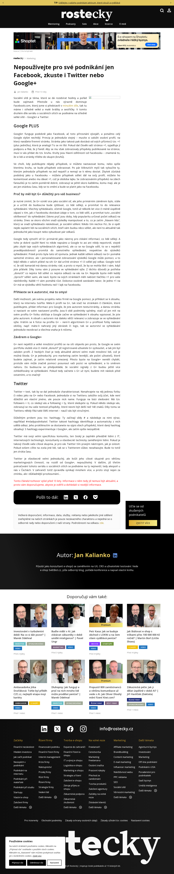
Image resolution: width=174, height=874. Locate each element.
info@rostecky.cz (116, 728)
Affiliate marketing (123, 746)
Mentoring (53, 23)
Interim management (49, 757)
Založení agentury (98, 788)
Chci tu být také (27, 51)
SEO (116, 782)
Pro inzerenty (31, 820)
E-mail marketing (122, 762)
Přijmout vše (17, 862)
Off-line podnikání (148, 762)
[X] (76, 497)
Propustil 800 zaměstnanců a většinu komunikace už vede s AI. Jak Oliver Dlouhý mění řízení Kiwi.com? (105, 692)
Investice (19, 644)
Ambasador (20, 703)
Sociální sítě (120, 787)
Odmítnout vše (36, 862)
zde (102, 523)
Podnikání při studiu (24, 787)
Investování (144, 751)
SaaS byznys (145, 780)
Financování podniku (49, 746)
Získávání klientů (97, 802)
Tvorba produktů (97, 783)
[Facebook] (70, 729)
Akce (95, 23)
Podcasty (71, 23)
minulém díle (70, 105)
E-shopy (132, 647)
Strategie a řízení (72, 775)
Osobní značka (96, 765)
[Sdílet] (85, 497)
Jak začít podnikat (23, 757)
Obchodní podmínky (51, 820)
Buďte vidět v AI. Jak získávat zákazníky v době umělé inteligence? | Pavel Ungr (67, 636)
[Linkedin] (66, 497)
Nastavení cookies (140, 820)
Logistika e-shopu (73, 765)
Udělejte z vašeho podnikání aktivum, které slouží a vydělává (89, 2)
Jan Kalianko (22, 91)
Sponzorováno (35, 644)
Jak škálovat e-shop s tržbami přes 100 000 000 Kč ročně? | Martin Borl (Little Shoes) (143, 636)
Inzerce (109, 23)
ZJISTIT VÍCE (143, 523)
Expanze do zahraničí (74, 746)
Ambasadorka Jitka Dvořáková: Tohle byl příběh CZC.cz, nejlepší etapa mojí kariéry (30, 692)
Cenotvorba (95, 751)
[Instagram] (83, 729)
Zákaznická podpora (74, 793)
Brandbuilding (121, 751)
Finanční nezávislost (24, 746)
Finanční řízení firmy (49, 751)
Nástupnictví (45, 767)
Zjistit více (37, 856)
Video (17, 648)
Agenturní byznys (148, 746)
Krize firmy (44, 762)
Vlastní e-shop (21, 797)
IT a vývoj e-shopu (73, 760)
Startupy (107, 644)
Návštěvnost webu (123, 772)
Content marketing (123, 757)
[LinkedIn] (44, 729)
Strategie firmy (46, 787)
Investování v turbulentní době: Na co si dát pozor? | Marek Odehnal (30, 635)
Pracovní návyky (97, 770)
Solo (84, 23)
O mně (122, 23)
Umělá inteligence (148, 785)
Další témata (20, 807)
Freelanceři (94, 746)
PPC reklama (120, 777)
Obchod (94, 644)
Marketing (31, 58)
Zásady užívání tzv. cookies (114, 820)
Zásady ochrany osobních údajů (81, 820)
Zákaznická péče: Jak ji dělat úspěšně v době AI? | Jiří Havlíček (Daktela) (142, 691)
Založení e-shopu (72, 780)
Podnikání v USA (147, 767)
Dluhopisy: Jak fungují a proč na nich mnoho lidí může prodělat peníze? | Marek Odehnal (65, 692)
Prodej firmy (45, 772)
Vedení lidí (44, 792)
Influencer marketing (124, 767)
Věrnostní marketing (124, 792)
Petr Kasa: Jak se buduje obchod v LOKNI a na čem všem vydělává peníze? (104, 635)
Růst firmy (112, 703)
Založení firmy (21, 802)
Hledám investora (23, 751)
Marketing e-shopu (73, 770)
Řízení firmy (96, 703)
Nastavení (54, 862)
